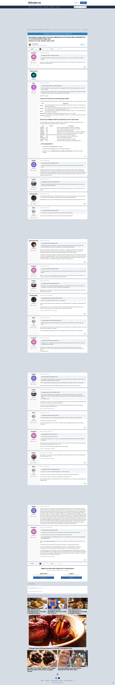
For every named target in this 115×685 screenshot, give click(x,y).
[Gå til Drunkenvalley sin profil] (33, 198)
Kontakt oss (61, 680)
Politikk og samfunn (42, 45)
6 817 (33, 203)
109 (33, 92)
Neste (52, 563)
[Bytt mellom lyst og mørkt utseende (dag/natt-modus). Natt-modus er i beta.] (73, 680)
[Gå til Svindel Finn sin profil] (29, 44)
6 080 (32, 170)
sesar (33, 83)
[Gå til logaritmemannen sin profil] (33, 244)
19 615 (32, 189)
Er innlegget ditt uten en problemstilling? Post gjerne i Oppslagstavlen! (57, 33)
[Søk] (86, 7)
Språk (42, 680)
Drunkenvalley (45, 85)
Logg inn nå (71, 577)
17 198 (32, 462)
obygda (34, 160)
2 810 (33, 250)
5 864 (33, 62)
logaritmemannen (33, 240)
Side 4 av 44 (59, 563)
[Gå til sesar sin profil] (33, 87)
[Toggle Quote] (41, 55)
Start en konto (43, 577)
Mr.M (33, 207)
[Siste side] (55, 49)
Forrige (32, 563)
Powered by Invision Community (57, 683)
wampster (33, 53)
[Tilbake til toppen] (57, 674)
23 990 (32, 217)
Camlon (43, 55)
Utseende (47, 680)
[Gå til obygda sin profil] (33, 164)
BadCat (34, 452)
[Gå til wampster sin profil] (33, 57)
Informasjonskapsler (68, 680)
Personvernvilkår (54, 680)
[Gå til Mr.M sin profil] (33, 212)
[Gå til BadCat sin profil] (33, 457)
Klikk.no (62, 682)
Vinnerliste (58, 6)
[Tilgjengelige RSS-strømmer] (86, 596)
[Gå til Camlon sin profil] (33, 183)
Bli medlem (83, 2)
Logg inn (77, 2)
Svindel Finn (35, 43)
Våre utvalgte (52, 6)
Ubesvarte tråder (39, 6)
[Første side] (29, 49)
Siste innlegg (32, 6)
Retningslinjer (45, 6)
